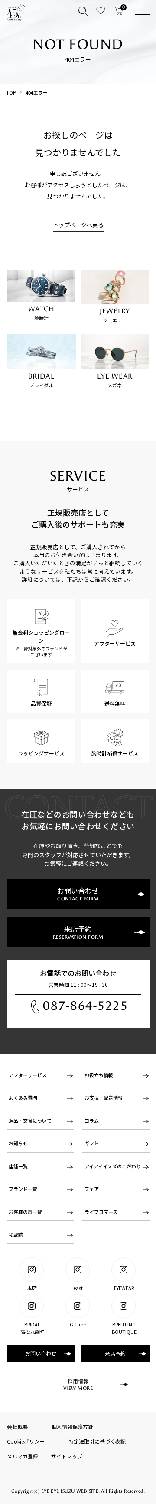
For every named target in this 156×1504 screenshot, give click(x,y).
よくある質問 (23, 1097)
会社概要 (17, 1426)
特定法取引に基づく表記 (97, 1441)
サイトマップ (66, 1456)
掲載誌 (16, 1234)
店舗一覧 (18, 1166)
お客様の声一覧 (25, 1211)
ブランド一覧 (23, 1188)
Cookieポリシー (26, 1441)
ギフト (91, 1143)
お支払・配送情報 (103, 1097)
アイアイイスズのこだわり (112, 1166)
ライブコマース (100, 1211)
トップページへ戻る (78, 225)
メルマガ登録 (22, 1456)
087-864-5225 (85, 1006)
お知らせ (18, 1143)
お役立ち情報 (98, 1075)
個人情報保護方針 (72, 1426)
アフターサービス (28, 1075)
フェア (91, 1188)
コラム (91, 1120)
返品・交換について (30, 1120)
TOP (11, 92)
